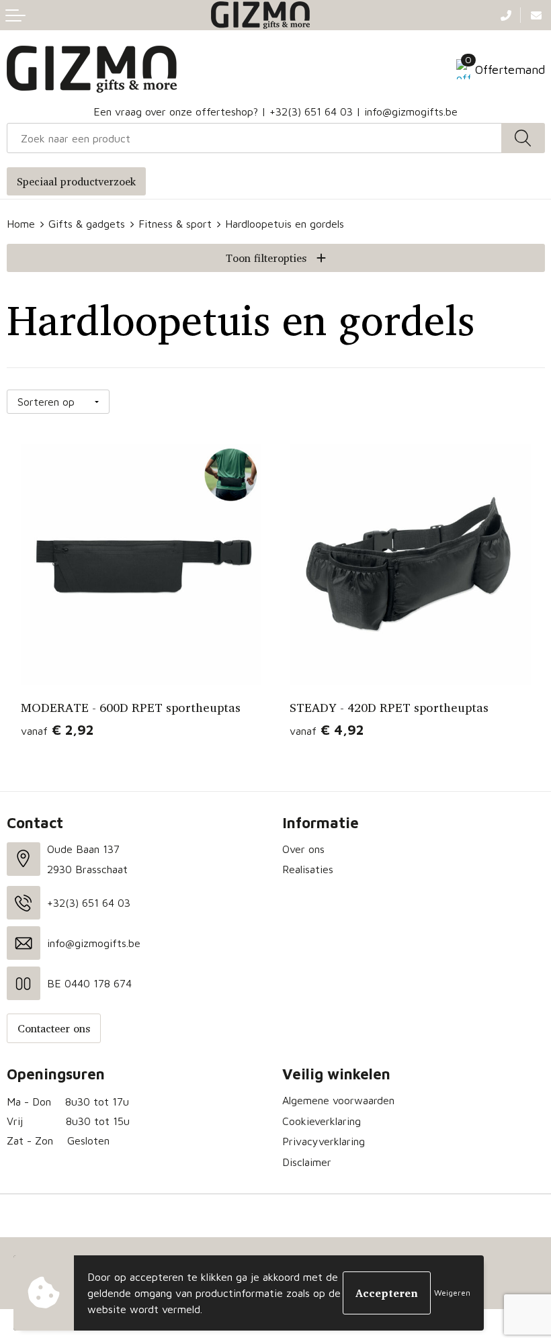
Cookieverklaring (321, 1121)
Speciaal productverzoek (76, 181)
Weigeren (452, 1293)
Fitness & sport (175, 224)
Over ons (303, 849)
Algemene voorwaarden (338, 1100)
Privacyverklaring (323, 1141)
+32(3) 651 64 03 (311, 111)
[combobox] (254, 138)
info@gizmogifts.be (411, 111)
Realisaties (307, 869)
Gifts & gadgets (86, 224)
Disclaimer (306, 1162)
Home (21, 224)
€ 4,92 (327, 729)
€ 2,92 (57, 729)
